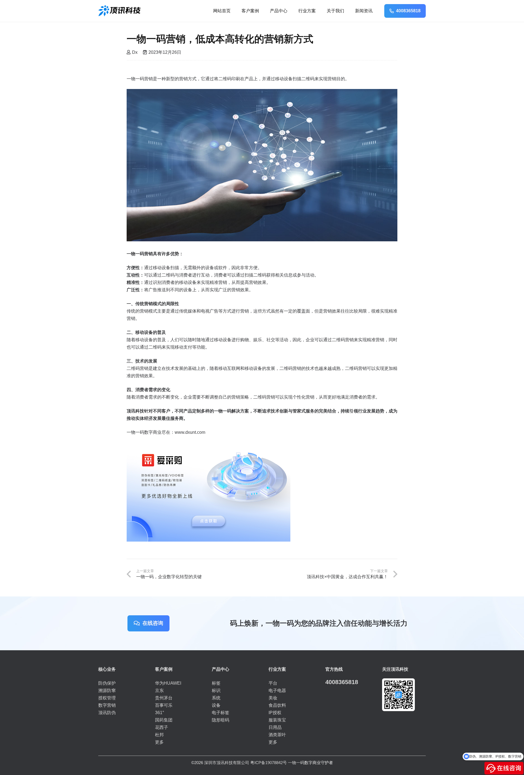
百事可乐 (163, 705)
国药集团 (163, 720)
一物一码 (296, 762)
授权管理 (107, 698)
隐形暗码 (220, 720)
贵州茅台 (163, 698)
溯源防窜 (107, 690)
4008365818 (341, 682)
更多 (159, 742)
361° (159, 712)
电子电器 (277, 690)
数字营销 (107, 705)
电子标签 (220, 712)
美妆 (273, 698)
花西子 (161, 727)
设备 (216, 705)
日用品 (275, 727)
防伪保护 (107, 683)
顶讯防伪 (107, 712)
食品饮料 (277, 705)
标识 (216, 690)
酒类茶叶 (277, 734)
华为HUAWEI (168, 683)
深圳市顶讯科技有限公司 (226, 762)
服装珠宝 (277, 720)
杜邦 (159, 734)
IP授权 (275, 712)
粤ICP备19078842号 (268, 762)
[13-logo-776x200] (119, 10)
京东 (159, 690)
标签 (216, 683)
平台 (273, 683)
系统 (216, 698)
